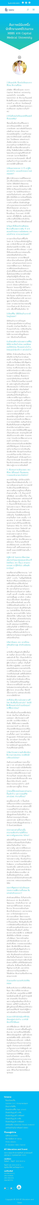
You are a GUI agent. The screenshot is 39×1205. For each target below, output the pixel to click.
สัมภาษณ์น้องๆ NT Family (13, 1139)
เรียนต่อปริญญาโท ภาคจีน (13, 1118)
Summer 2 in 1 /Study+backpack (16, 1103)
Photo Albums (10, 1142)
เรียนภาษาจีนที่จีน (10, 1106)
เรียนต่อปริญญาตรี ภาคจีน (13, 1112)
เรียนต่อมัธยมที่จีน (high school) (15, 1109)
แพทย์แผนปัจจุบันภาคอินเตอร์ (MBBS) (16, 1128)
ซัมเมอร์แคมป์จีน (10, 1100)
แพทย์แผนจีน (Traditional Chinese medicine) (20, 1124)
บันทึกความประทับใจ (11, 1136)
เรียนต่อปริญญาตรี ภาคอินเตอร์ (14, 1115)
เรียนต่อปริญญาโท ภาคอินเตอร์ (14, 1121)
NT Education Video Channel (15, 1145)
